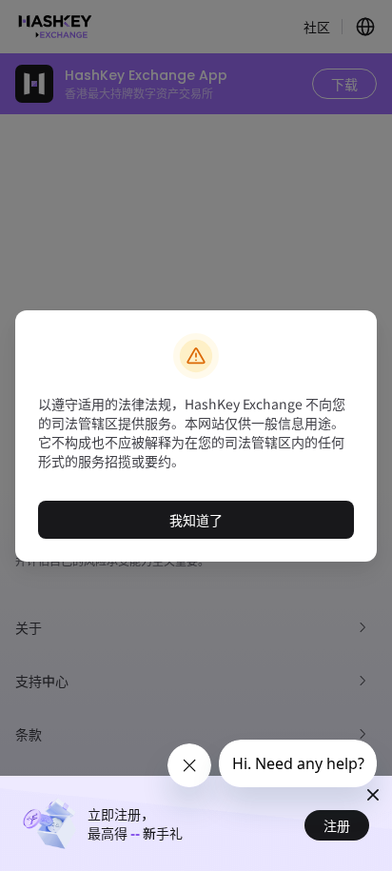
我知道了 (196, 519)
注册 (336, 825)
